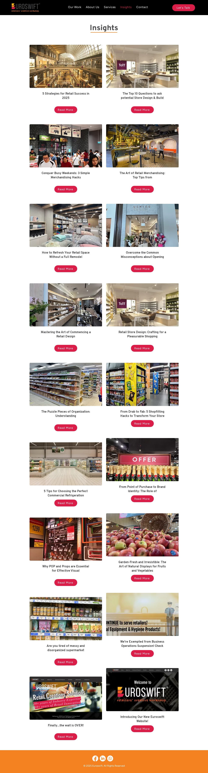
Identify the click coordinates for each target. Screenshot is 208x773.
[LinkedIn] (103, 758)
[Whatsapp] (110, 758)
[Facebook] (95, 758)
